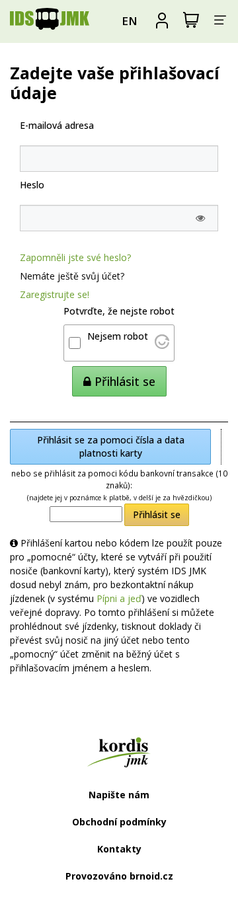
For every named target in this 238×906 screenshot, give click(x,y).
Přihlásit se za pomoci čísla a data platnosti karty (110, 446)
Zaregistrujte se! (54, 294)
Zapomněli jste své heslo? (75, 257)
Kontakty (119, 849)
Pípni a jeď (119, 598)
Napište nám (119, 794)
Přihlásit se (156, 514)
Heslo (32, 184)
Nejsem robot (117, 336)
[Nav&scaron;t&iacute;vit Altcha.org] (162, 345)
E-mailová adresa (57, 125)
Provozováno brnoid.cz (119, 876)
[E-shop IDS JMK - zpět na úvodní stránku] (49, 21)
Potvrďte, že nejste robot (119, 311)
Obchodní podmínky (119, 821)
